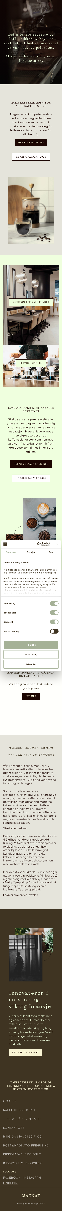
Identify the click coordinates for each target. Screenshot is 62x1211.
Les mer (31, 696)
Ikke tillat (31, 664)
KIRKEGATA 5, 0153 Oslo (22, 1154)
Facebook (12, 1177)
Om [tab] (51, 552)
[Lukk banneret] (57, 544)
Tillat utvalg (31, 654)
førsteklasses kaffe (27, 864)
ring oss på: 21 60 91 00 (22, 1136)
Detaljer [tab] (31, 552)
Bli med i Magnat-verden (31, 463)
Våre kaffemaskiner (15, 828)
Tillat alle (31, 644)
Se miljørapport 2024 (31, 156)
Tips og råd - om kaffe (22, 1118)
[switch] (54, 612)
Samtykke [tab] (11, 552)
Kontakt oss (14, 1127)
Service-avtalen (31, 363)
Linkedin (10, 1183)
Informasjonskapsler (22, 1163)
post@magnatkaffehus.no (26, 1145)
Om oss (9, 1101)
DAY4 (42, 1203)
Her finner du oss (31, 142)
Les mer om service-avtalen (20, 895)
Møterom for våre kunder (31, 302)
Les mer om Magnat (25, 1052)
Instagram (32, 1177)
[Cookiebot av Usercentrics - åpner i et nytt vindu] (37, 544)
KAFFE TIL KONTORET (19, 1110)
